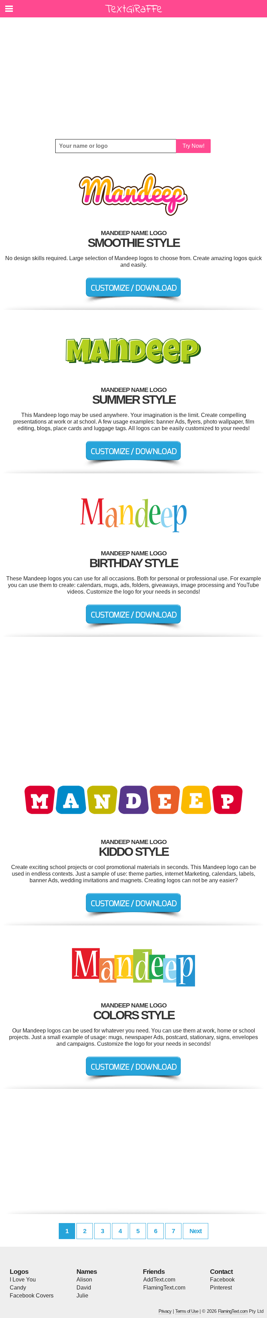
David (83, 1288)
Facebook (222, 1280)
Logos (19, 1271)
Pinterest (221, 1288)
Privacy (165, 1311)
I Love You (23, 1280)
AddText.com (159, 1280)
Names (86, 1271)
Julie (82, 1296)
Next (195, 1231)
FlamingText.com (164, 1288)
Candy (18, 1288)
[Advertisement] (133, 78)
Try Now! (193, 146)
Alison (84, 1280)
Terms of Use (186, 1311)
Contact (221, 1271)
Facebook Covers (32, 1296)
